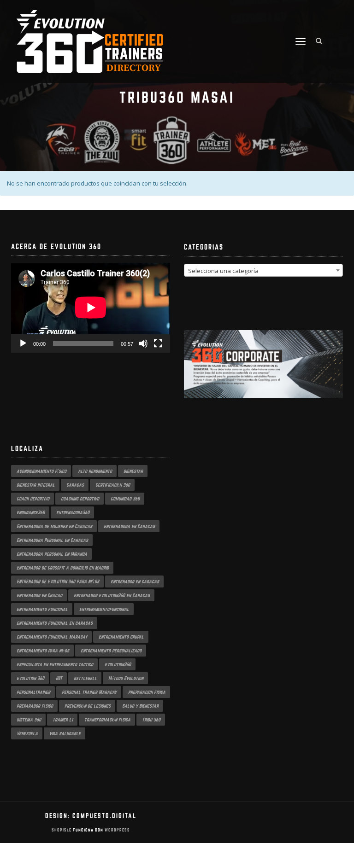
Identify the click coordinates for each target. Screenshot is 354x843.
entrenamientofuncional (104, 609)
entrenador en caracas (135, 581)
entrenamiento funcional (42, 609)
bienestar (133, 471)
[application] (90, 307)
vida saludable (65, 733)
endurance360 (31, 512)
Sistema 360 (29, 719)
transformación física (107, 719)
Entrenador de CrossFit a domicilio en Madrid (63, 567)
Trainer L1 (63, 719)
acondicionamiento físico (41, 471)
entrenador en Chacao (39, 595)
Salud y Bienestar (140, 706)
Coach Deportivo (33, 498)
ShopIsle (62, 829)
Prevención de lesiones (88, 706)
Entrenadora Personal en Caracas (52, 540)
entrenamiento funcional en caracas (55, 623)
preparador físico (35, 706)
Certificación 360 (112, 485)
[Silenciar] (143, 343)
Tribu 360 (151, 719)
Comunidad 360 (125, 498)
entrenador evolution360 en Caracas (112, 595)
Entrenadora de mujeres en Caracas (54, 526)
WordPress (116, 829)
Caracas (75, 485)
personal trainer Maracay (89, 692)
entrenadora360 (72, 512)
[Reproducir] (23, 343)
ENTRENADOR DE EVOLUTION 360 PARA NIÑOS (58, 581)
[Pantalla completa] (158, 343)
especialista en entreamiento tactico (55, 664)
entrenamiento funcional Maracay (52, 637)
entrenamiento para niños (43, 650)
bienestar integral (36, 485)
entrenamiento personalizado (111, 650)
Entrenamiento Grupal (121, 637)
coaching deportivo (80, 498)
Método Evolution (125, 678)
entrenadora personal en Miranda (52, 554)
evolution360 (118, 664)
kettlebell (85, 678)
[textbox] (263, 270)
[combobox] (263, 270)
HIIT (59, 678)
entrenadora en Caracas (129, 526)
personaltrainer (33, 692)
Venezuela (27, 733)
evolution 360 (30, 678)
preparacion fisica (146, 692)
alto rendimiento (95, 471)
